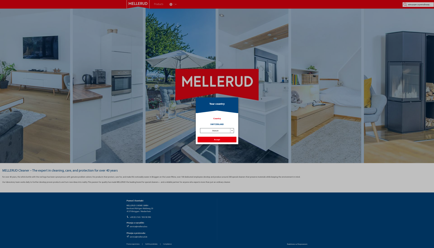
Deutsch (215, 130)
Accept (217, 139)
